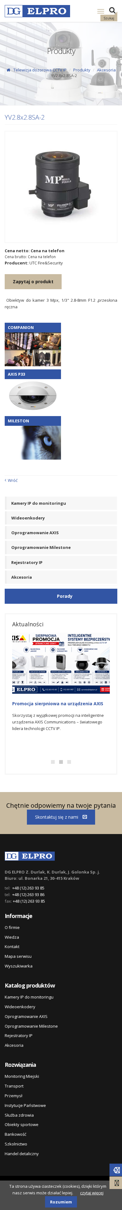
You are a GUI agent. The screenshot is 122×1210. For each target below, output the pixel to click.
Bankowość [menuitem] (15, 1134)
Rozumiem (61, 1202)
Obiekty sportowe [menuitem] (21, 1124)
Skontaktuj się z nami (57, 817)
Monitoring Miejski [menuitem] (22, 1076)
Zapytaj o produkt (33, 281)
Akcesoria (106, 70)
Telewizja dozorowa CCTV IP (40, 70)
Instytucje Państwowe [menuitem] (25, 1105)
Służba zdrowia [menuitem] (19, 1115)
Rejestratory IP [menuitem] (27, 562)
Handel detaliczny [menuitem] (22, 1153)
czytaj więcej (92, 1193)
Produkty (81, 70)
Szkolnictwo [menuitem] (16, 1144)
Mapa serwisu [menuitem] (18, 956)
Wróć (13, 480)
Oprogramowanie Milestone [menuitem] (41, 547)
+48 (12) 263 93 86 (28, 894)
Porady (65, 596)
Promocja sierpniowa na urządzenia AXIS (57, 704)
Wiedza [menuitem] (12, 937)
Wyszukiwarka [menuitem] (19, 966)
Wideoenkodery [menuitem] (28, 518)
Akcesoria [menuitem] (21, 577)
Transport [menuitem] (14, 1086)
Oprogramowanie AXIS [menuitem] (35, 532)
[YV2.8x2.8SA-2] (61, 187)
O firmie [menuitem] (12, 927)
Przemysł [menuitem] (13, 1095)
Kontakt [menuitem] (12, 946)
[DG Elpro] (30, 855)
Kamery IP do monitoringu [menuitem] (38, 503)
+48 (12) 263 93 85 (28, 888)
